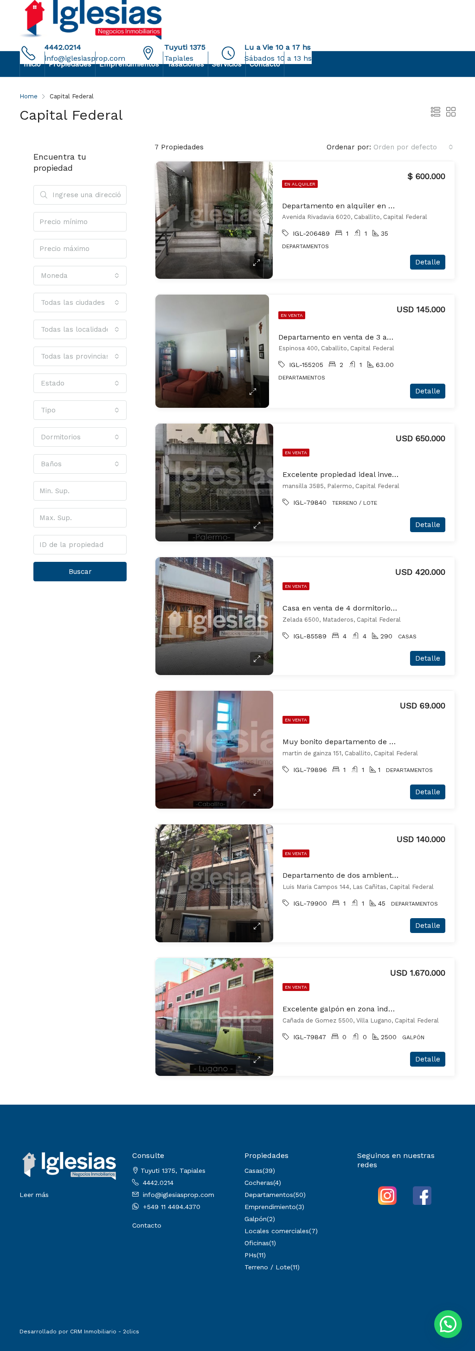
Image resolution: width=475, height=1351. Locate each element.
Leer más (34, 1194)
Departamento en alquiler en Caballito (351, 205)
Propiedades (70, 64)
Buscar (80, 571)
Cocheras (258, 1182)
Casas (253, 1170)
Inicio (32, 64)
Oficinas (256, 1243)
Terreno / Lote (267, 1267)
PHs (250, 1255)
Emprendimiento (270, 1206)
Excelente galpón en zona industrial (346, 1008)
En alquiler (299, 184)
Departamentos (268, 1194)
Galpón (255, 1218)
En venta (292, 315)
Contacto (265, 64)
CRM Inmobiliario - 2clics (104, 1331)
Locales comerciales (276, 1231)
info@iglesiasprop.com (178, 1194)
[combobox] (413, 147)
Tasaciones (185, 64)
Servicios (227, 64)
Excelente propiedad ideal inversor (344, 474)
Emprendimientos (129, 64)
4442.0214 (63, 47)
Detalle (427, 262)
